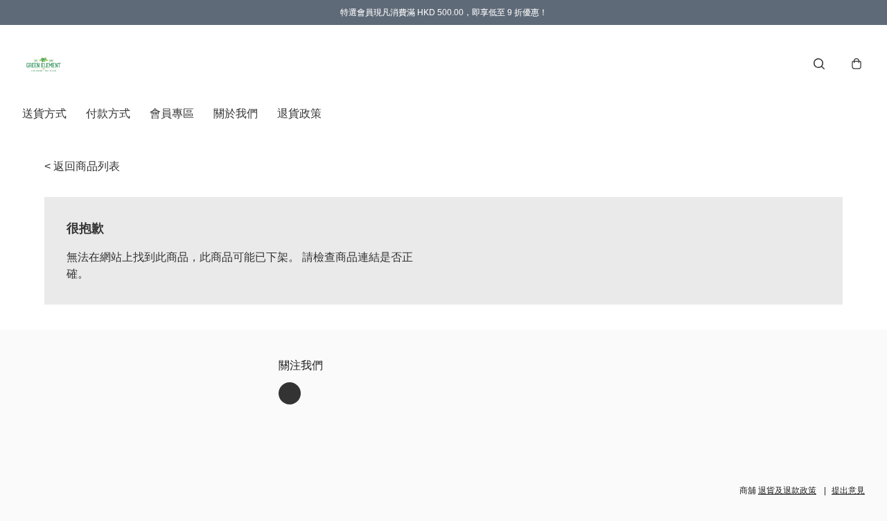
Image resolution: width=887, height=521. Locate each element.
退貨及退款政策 (787, 490)
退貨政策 (299, 113)
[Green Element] (44, 64)
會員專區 (172, 113)
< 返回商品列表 (82, 166)
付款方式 (108, 113)
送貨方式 (44, 113)
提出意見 (848, 490)
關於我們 (235, 113)
